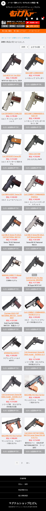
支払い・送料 (23, 484)
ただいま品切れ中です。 (11, 84)
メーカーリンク (34, 31)
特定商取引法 (23, 490)
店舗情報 (23, 478)
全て (3, 38)
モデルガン (27, 38)
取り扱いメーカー (20, 31)
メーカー (9, 38)
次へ (27, 463)
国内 (14, 38)
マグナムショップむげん (23, 503)
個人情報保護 (23, 496)
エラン (20, 38)
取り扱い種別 (7, 31)
